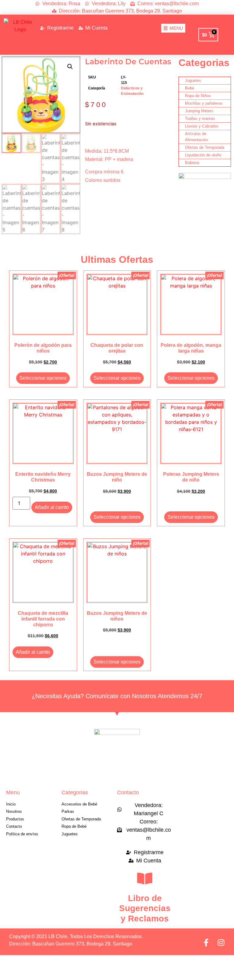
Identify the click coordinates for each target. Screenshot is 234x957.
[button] (70, 66)
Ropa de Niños (198, 95)
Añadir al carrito (52, 507)
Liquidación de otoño (203, 155)
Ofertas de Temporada (204, 147)
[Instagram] (221, 942)
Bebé (189, 88)
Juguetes (193, 80)
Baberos (192, 162)
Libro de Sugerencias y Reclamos (145, 908)
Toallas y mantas (200, 118)
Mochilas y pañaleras (203, 103)
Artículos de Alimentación (196, 136)
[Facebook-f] (206, 942)
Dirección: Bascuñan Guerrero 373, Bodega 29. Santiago (70, 943)
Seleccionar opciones (43, 378)
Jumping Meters (199, 111)
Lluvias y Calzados (201, 126)
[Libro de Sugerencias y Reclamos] (144, 878)
